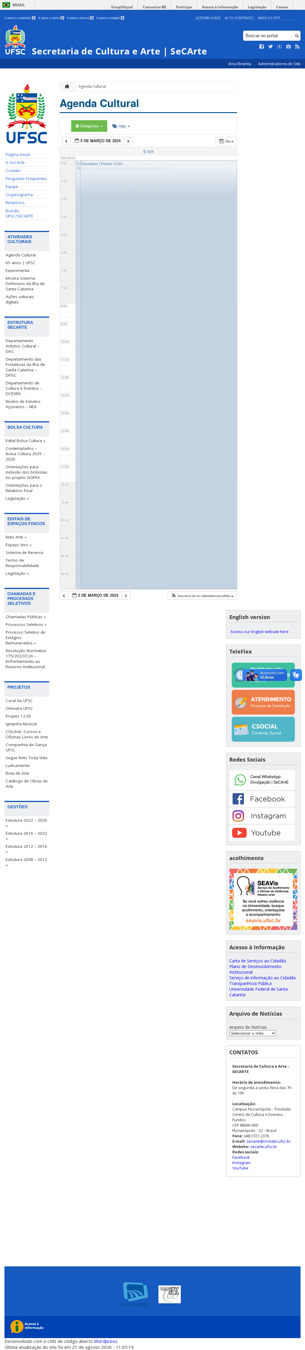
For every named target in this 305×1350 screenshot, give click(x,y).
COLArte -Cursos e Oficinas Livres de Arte (27, 734)
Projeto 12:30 (18, 716)
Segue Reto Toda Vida (26, 757)
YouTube (240, 1168)
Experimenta (17, 270)
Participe (184, 7)
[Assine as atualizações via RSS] (297, 46)
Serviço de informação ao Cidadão (262, 978)
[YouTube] (262, 839)
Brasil (19, 4)
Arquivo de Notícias (248, 1027)
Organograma (19, 194)
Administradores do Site (279, 63)
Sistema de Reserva (24, 552)
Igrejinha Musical (21, 723)
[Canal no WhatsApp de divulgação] (262, 788)
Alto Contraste (239, 17)
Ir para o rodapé (110, 18)
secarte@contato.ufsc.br (268, 1141)
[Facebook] (262, 805)
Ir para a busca (80, 18)
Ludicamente (18, 765)
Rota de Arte (17, 773)
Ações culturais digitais (20, 299)
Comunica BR (154, 7)
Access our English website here (260, 631)
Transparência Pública (250, 983)
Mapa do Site (269, 17)
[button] (202, 596)
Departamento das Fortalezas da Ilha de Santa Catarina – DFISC (25, 367)
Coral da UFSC (19, 700)
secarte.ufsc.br (263, 1146)
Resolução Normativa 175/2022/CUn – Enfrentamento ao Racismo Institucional (26, 658)
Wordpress (105, 1341)
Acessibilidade (208, 17)
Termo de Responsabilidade (22, 562)
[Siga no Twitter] (270, 46)
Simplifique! (122, 7)
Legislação (257, 7)
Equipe (12, 186)
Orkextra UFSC (19, 708)
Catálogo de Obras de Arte (27, 783)
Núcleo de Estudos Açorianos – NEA (23, 404)
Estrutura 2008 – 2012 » (26, 862)
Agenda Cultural (21, 255)
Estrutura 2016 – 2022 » (26, 836)
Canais (282, 7)
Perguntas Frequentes (26, 178)
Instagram (241, 1162)
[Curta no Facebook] (261, 46)
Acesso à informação (220, 7)
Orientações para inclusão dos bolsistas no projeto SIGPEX (26, 472)
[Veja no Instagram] (288, 46)
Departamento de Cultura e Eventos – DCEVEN (24, 388)
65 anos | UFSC (20, 262)
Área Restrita (240, 63)
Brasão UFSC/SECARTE (19, 213)
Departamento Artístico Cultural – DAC (22, 346)
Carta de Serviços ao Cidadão (257, 961)
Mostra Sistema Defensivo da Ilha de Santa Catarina (25, 283)
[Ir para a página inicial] (65, 86)
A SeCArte (15, 162)
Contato (13, 170)
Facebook (241, 1157)
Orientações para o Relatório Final (24, 488)
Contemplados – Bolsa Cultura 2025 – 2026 (25, 454)
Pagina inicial (18, 154)
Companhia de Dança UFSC (26, 747)
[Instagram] (262, 822)
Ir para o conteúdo (19, 18)
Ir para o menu (50, 18)
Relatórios (15, 202)
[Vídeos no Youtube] (279, 46)
